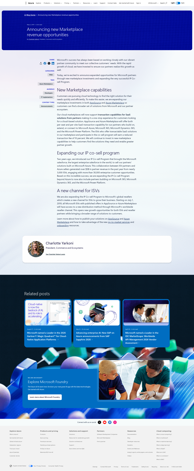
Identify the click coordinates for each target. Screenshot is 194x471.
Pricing (66, 3)
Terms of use (125, 467)
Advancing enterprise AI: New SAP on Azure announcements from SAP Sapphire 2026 (95, 336)
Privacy (116, 467)
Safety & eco (145, 467)
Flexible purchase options (47, 445)
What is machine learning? (164, 441)
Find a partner (101, 441)
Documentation (132, 434)
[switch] (178, 3)
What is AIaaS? (161, 448)
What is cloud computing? (164, 434)
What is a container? (162, 456)
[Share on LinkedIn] (53, 63)
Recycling (154, 467)
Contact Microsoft (105, 467)
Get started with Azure (126, 3)
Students (130, 445)
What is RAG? (160, 459)
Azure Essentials (14, 452)
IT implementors (47, 97)
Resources (86, 3)
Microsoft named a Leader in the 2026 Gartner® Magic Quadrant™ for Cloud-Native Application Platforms (47, 336)
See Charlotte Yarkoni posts (55, 254)
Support (102, 3)
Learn (95, 3)
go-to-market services (119, 222)
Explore (38, 3)
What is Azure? (14, 434)
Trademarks (135, 467)
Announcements (47, 106)
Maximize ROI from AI (46, 452)
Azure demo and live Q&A (76, 448)
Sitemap (95, 467)
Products (47, 3)
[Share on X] (49, 63)
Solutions (57, 3)
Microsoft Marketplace (103, 438)
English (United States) (19, 466)
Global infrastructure (16, 441)
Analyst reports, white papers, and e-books (140, 452)
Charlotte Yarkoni (34, 39)
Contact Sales (112, 3)
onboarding (63, 225)
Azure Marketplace (46, 84)
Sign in (138, 3)
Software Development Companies (107, 434)
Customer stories (15, 456)
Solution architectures (75, 441)
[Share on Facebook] (45, 63)
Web (51, 75)
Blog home (30, 15)
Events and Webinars (133, 448)
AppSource (95, 102)
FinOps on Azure (45, 448)
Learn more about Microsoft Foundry (45, 397)
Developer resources (133, 441)
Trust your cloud (14, 448)
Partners (76, 3)
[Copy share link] (41, 63)
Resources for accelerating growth (79, 438)
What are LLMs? (161, 452)
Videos (129, 456)
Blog (128, 438)
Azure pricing (44, 438)
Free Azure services (45, 441)
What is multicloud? (162, 438)
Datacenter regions (15, 445)
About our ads (164, 467)
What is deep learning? (163, 445)
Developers (49, 93)
